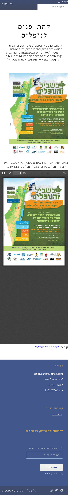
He (11, 3)
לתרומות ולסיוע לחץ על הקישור (44, 431)
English (5, 3)
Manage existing (54, 473)
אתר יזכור (57, 414)
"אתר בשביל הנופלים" (47, 347)
